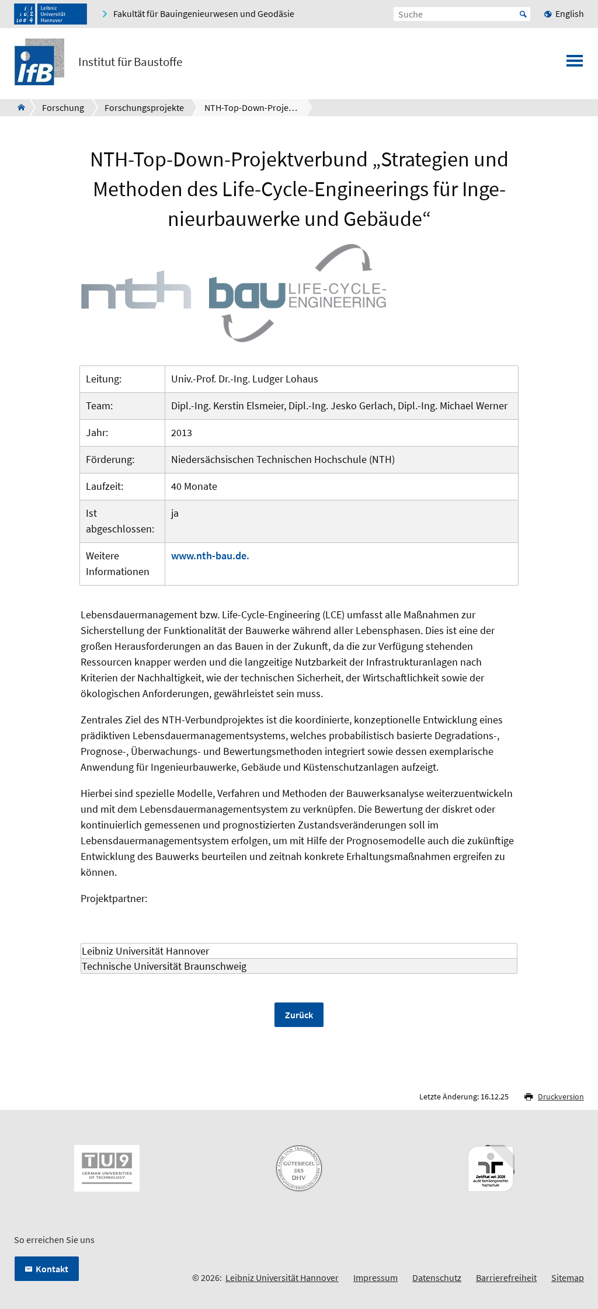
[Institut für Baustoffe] (18, 107)
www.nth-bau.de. (210, 555)
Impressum (375, 1277)
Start (523, 14)
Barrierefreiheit (506, 1277)
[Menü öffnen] (574, 64)
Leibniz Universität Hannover (282, 1277)
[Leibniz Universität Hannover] (50, 14)
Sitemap (567, 1277)
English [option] (569, 13)
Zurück (299, 1015)
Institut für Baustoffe (130, 62)
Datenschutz (436, 1277)
